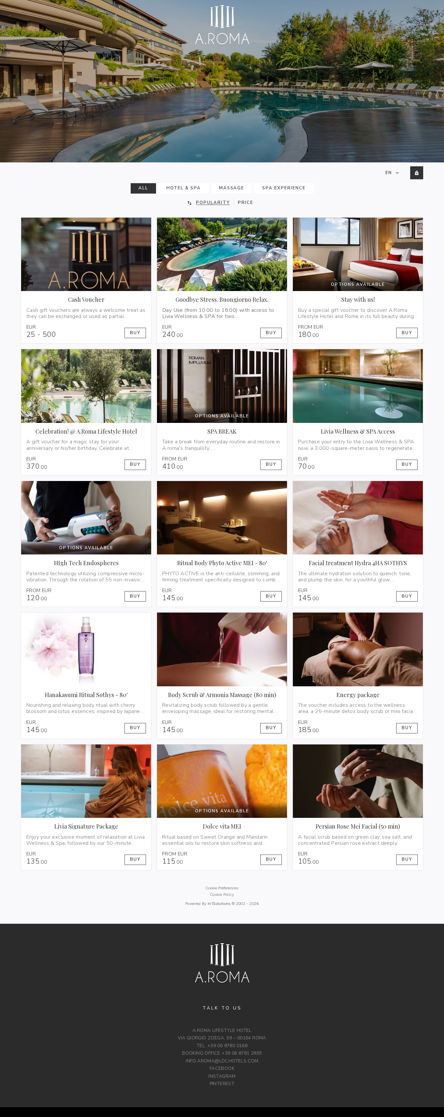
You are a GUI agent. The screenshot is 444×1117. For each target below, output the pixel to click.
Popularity (213, 203)
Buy (135, 333)
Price (245, 203)
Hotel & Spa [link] (183, 188)
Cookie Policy (222, 894)
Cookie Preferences (222, 888)
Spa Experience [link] (283, 188)
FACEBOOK (222, 1068)
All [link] (143, 188)
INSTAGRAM (222, 1076)
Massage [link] (231, 188)
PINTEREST (222, 1084)
